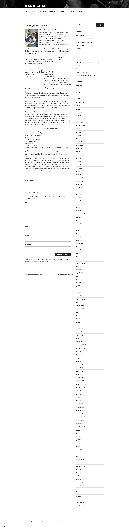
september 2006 (81, 463)
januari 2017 (79, 223)
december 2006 (80, 453)
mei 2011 (78, 282)
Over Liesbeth (80, 35)
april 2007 (78, 440)
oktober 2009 (80, 341)
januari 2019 (79, 174)
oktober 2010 (80, 305)
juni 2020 (78, 132)
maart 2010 (79, 325)
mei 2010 (78, 318)
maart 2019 (79, 168)
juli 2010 (78, 312)
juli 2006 (78, 469)
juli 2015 (78, 246)
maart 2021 (79, 112)
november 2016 (80, 227)
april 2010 (78, 322)
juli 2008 (78, 391)
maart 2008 (79, 404)
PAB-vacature (80, 45)
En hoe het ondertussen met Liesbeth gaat (88, 62)
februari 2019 (79, 171)
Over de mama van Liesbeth (84, 39)
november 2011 (80, 266)
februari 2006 (80, 485)
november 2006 (80, 456)
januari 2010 (79, 332)
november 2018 (80, 178)
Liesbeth (33, 11)
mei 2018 (78, 197)
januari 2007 (79, 449)
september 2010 (80, 309)
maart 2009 (79, 364)
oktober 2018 (80, 181)
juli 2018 (78, 191)
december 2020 (80, 119)
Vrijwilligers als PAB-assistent (84, 42)
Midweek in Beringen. (82, 72)
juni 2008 (78, 394)
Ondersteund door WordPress (67, 521)
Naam (27, 226)
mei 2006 (78, 476)
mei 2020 (78, 135)
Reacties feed (80, 502)
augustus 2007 (80, 427)
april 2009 (79, 361)
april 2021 (78, 109)
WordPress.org (80, 506)
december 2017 (80, 214)
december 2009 (80, 335)
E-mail (27, 235)
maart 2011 (79, 289)
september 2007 (81, 423)
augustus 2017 (80, 217)
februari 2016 (79, 237)
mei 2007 (78, 436)
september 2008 (81, 384)
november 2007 (80, 417)
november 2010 (80, 302)
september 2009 (81, 345)
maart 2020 (79, 142)
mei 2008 (78, 397)
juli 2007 (78, 430)
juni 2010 (78, 315)
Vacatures (63, 11)
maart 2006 (79, 482)
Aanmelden (79, 496)
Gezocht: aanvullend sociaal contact (86, 75)
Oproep (72, 11)
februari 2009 (80, 368)
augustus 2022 (80, 102)
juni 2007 (78, 433)
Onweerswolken (80, 69)
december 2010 (80, 299)
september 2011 (80, 269)
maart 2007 (79, 443)
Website (28, 245)
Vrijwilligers (52, 11)
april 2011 (78, 286)
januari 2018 (79, 210)
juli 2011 (78, 276)
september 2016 (80, 230)
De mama (43, 11)
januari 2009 (79, 371)
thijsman (42, 22)
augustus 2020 (80, 125)
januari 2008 (79, 410)
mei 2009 (78, 358)
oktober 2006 (80, 459)
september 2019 (80, 148)
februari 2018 (79, 207)
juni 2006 (78, 472)
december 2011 (80, 263)
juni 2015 (78, 250)
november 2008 (80, 377)
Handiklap (36, 6)
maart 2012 (79, 259)
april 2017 (78, 220)
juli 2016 (78, 233)
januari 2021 (79, 115)
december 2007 (80, 413)
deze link (54, 120)
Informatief (79, 85)
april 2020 (78, 138)
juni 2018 (78, 194)
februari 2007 (80, 446)
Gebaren (80, 11)
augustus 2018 (80, 187)
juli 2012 (78, 253)
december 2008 (80, 374)
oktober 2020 (80, 122)
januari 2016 (79, 240)
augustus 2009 (80, 348)
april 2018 (78, 201)
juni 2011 (78, 279)
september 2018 (80, 184)
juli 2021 (78, 106)
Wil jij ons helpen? (81, 52)
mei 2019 (78, 161)
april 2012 (78, 256)
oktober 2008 (80, 381)
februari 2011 (79, 292)
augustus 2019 (80, 151)
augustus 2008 (80, 387)
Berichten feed (80, 499)
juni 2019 (78, 158)
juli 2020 (78, 129)
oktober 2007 (80, 420)
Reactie (28, 202)
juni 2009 (78, 354)
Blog (26, 11)
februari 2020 (80, 145)
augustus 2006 (80, 466)
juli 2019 (78, 155)
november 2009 (80, 338)
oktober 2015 (80, 243)
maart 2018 (79, 204)
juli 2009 (78, 351)
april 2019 (78, 165)
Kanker (78, 65)
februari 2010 (79, 328)
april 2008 (79, 400)
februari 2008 (80, 407)
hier (47, 108)
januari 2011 (79, 295)
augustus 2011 (80, 273)
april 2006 (79, 479)
